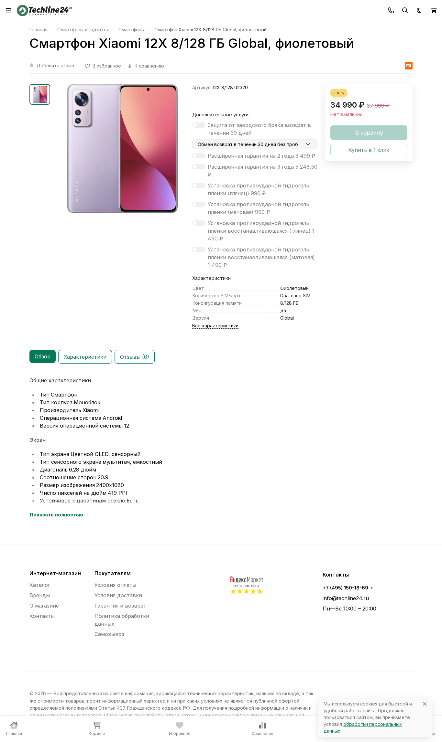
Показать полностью (56, 515)
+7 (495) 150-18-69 (345, 588)
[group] (122, 161)
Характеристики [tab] (85, 357)
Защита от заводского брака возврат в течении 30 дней (259, 129)
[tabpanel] (221, 447)
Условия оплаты (115, 585)
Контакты (42, 616)
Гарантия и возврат (120, 605)
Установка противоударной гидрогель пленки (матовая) (258, 208)
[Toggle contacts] (391, 10)
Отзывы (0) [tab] (134, 357)
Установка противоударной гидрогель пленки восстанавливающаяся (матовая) (261, 257)
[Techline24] (44, 9)
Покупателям (112, 573)
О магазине (44, 605)
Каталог (39, 585)
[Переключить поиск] (405, 10)
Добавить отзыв (55, 65)
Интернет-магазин (55, 573)
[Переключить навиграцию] (8, 10)
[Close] (424, 703)
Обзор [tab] (42, 356)
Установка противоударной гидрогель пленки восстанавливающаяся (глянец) (261, 231)
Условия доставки (118, 595)
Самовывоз (109, 634)
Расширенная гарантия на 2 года (261, 156)
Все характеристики (215, 325)
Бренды (39, 595)
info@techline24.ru (346, 598)
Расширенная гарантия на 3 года (262, 171)
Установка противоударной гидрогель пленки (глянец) (258, 189)
